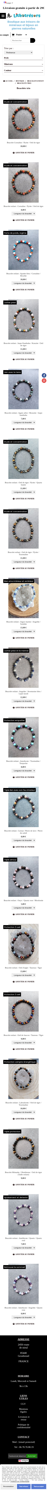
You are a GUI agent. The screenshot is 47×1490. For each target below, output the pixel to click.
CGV (23, 1404)
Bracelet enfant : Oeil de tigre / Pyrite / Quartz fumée (23, 484)
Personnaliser (8, 1486)
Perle (6, 58)
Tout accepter (39, 1486)
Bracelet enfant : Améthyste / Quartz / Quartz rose (23, 1239)
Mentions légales (23, 1410)
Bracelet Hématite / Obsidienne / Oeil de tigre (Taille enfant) (23, 1173)
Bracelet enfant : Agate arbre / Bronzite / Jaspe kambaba (23, 414)
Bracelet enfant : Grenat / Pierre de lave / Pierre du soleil (23, 832)
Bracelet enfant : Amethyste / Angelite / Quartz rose (23, 1309)
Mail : (23, 1442)
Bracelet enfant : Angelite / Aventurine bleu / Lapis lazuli (23, 692)
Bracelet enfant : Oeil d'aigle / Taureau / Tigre (23, 968)
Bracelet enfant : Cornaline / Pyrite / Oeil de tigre (23, 206)
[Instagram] (44, 380)
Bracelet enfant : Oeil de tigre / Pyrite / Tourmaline (23, 553)
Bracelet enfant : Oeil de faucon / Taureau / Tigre (23, 1035)
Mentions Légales (23, 1464)
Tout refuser (23, 1486)
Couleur (7, 70)
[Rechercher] (32, 40)
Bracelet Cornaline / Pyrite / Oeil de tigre (23, 143)
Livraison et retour (23, 1418)
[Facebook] (44, 375)
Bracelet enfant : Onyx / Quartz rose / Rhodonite (23, 900)
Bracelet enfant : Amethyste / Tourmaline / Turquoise (23, 762)
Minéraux (8, 64)
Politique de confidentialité (23, 1426)
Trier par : (9, 48)
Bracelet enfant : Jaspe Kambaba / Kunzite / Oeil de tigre (23, 344)
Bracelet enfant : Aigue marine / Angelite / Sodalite (23, 623)
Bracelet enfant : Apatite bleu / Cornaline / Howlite (23, 275)
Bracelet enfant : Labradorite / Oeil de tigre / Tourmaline (23, 1104)
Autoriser (32, 1456)
